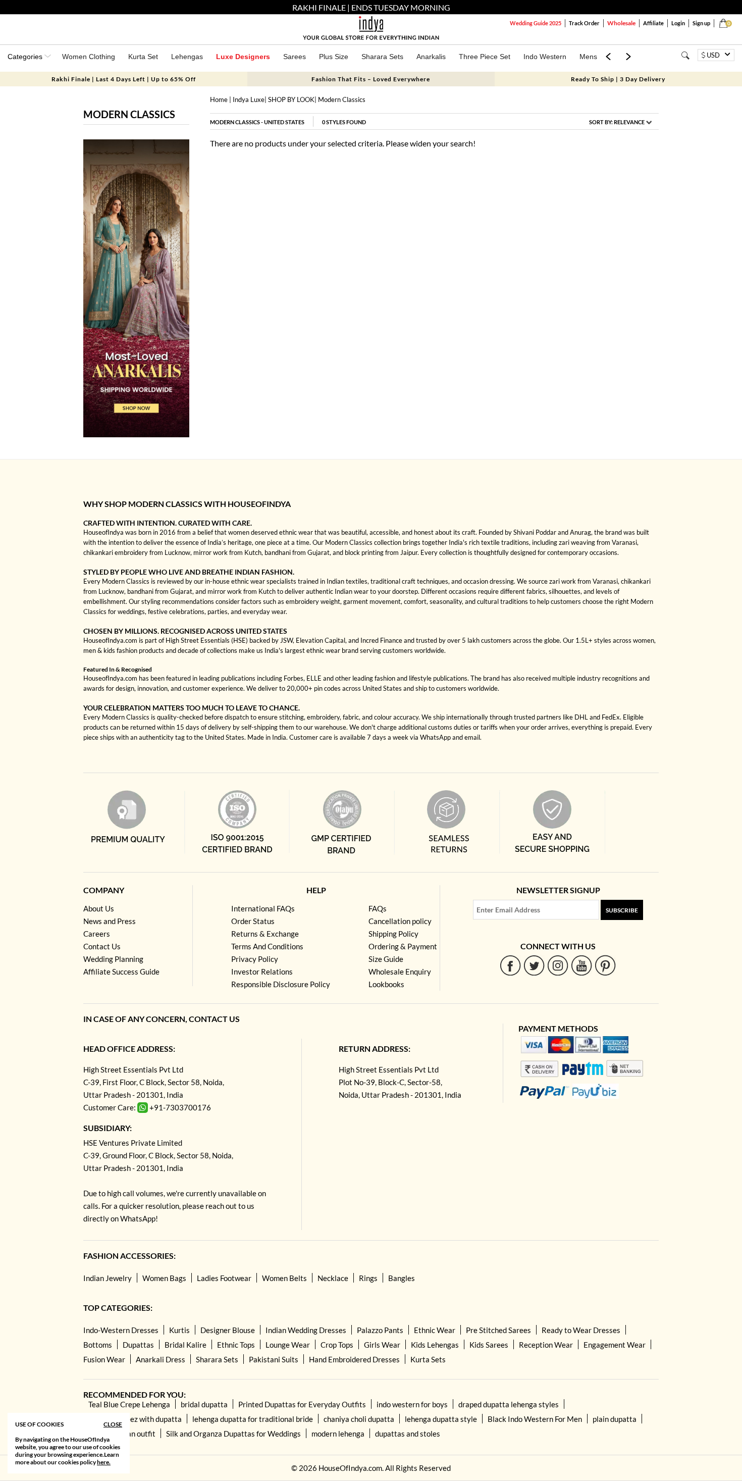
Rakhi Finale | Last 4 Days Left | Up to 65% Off (123, 79)
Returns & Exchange (265, 933)
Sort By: (617, 122)
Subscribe (622, 910)
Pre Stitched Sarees (498, 1330)
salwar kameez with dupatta (135, 1418)
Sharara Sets (382, 57)
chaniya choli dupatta (359, 1418)
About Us (98, 908)
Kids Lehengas (435, 1344)
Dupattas (138, 1344)
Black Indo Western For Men (535, 1418)
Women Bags (164, 1278)
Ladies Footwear (224, 1278)
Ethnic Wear (434, 1330)
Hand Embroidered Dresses (354, 1359)
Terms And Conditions (267, 946)
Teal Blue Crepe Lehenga (129, 1404)
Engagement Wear (615, 1344)
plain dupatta (615, 1418)
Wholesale (621, 23)
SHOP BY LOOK (291, 99)
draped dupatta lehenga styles (508, 1404)
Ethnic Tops (236, 1344)
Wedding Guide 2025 (535, 23)
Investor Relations (262, 971)
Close (112, 1424)
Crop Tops (337, 1344)
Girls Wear (382, 1344)
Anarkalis (431, 57)
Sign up (701, 23)
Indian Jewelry (107, 1278)
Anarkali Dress (160, 1359)
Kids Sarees (488, 1344)
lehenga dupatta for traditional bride (252, 1418)
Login (678, 23)
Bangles (401, 1278)
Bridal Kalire (185, 1344)
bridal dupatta (204, 1404)
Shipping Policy (393, 933)
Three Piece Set (484, 57)
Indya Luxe (248, 99)
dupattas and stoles (407, 1433)
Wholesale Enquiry (399, 971)
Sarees (294, 57)
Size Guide (385, 958)
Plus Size (333, 57)
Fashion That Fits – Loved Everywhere (370, 79)
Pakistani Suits (273, 1359)
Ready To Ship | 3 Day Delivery (618, 79)
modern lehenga (337, 1433)
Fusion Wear (104, 1359)
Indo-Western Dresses (120, 1330)
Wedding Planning (113, 958)
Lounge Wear (288, 1344)
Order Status (253, 921)
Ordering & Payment (402, 946)
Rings (368, 1278)
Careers (96, 933)
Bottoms (97, 1344)
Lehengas (187, 57)
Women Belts (284, 1278)
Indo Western (544, 57)
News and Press (109, 921)
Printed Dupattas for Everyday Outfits (302, 1404)
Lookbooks (386, 984)
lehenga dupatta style (441, 1418)
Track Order (584, 23)
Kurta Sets (428, 1359)
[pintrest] (605, 965)
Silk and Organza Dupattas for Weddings (233, 1433)
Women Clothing (88, 57)
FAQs (377, 908)
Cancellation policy (400, 921)
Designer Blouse (227, 1330)
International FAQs (263, 908)
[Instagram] (558, 965)
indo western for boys (412, 1404)
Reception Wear (546, 1344)
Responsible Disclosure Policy (280, 984)
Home (219, 99)
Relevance (629, 122)
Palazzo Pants (380, 1330)
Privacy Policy (254, 958)
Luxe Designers (243, 57)
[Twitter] (534, 965)
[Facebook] (510, 965)
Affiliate (653, 23)
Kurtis (179, 1330)
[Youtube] (581, 965)
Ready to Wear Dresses (581, 1330)
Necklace (332, 1278)
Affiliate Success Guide (121, 971)
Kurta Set (143, 57)
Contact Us (102, 946)
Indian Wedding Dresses (306, 1330)
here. (104, 1462)
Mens (588, 57)
